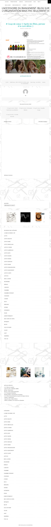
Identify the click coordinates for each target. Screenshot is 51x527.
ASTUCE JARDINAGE (8, 250)
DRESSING (6, 304)
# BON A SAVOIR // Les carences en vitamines (14, 400)
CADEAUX (21, 1)
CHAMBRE (6, 290)
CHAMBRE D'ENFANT (9, 293)
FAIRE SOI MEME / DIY (16, 5)
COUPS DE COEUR (28, 1)
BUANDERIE (7, 281)
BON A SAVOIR (7, 5)
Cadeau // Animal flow (9, 397)
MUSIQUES (6, 321)
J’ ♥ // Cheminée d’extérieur (10, 393)
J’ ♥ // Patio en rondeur (9, 387)
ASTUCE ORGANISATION (9, 267)
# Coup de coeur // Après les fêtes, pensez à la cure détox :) (25, 25)
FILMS (5, 313)
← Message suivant (7, 121)
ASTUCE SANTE (7, 273)
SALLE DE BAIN (7, 327)
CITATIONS (6, 295)
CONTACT (30, 5)
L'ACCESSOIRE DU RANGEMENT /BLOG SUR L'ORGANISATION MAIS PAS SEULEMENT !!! (25, 9)
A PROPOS (24, 5)
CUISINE (6, 298)
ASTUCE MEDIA (7, 258)
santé (27, 82)
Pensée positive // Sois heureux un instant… (13, 394)
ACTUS (5, 235)
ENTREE (6, 307)
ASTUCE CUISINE (8, 247)
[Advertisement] (25, 189)
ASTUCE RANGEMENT (9, 270)
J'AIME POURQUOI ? (8, 315)
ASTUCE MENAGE (8, 261)
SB (7, 82)
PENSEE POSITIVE (13, 1)
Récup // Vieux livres (8, 390)
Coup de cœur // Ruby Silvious (11, 399)
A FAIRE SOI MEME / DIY (9, 233)
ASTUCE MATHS (7, 255)
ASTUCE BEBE (7, 241)
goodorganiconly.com (25, 76)
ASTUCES (6, 1)
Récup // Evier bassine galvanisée (11, 391)
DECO (35, 1)
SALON (5, 330)
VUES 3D (6, 338)
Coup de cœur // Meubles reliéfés (11, 388)
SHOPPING (6, 336)
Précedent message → (43, 121)
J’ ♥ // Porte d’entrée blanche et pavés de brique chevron (16, 396)
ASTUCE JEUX (7, 253)
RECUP (39, 1)
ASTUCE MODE (7, 264)
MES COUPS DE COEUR (21, 82)
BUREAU (6, 284)
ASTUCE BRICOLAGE (8, 244)
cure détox (38, 82)
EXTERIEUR (6, 310)
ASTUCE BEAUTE (8, 238)
